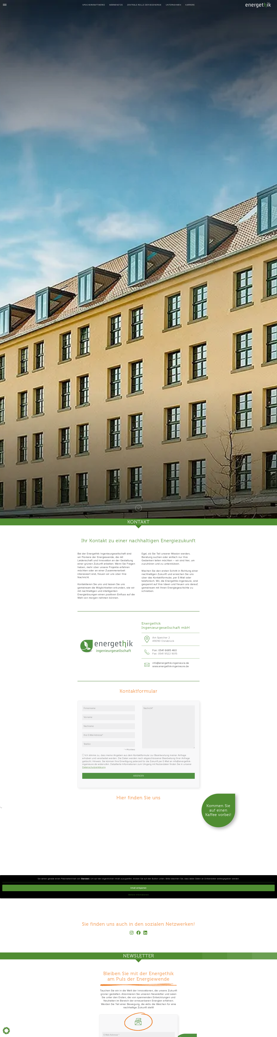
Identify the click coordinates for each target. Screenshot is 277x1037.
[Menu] (4, 4)
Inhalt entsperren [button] (138, 888)
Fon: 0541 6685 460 (164, 650)
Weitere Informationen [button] (138, 894)
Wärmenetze (116, 5)
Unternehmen (173, 5)
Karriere (190, 5)
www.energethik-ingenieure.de (170, 666)
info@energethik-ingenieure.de (170, 663)
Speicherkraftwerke (93, 5)
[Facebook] (138, 933)
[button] (6, 1030)
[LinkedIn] (145, 933)
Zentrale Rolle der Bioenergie (144, 5)
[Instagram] (132, 933)
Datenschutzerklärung (93, 767)
